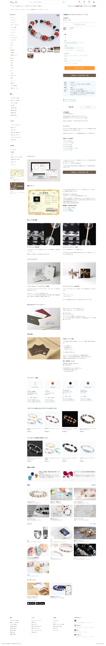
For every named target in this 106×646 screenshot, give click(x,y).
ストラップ (13, 32)
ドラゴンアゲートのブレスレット (86, 400)
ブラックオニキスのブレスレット (69, 400)
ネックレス (13, 22)
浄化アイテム (13, 75)
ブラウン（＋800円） (83, 55)
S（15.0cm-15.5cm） (69, 47)
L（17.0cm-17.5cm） (69, 50)
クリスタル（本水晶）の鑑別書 (69, 207)
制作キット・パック (15, 88)
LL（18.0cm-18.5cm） (80, 50)
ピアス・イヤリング (15, 24)
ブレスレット (13, 19)
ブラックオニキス (66, 144)
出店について (13, 161)
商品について (13, 127)
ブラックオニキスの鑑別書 (68, 210)
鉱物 (12, 60)
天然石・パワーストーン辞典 (16, 156)
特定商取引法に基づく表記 (16, 643)
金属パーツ (13, 83)
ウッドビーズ (13, 39)
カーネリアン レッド (67, 142)
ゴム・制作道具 (14, 85)
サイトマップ (13, 164)
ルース (12, 42)
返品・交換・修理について (16, 132)
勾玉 (12, 44)
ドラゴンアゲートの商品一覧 (85, 399)
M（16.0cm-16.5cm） (80, 47)
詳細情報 (88, 107)
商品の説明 (71, 107)
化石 (12, 62)
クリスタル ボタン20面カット (69, 148)
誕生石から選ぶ (14, 110)
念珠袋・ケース (14, 55)
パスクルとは (13, 149)
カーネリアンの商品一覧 (49, 400)
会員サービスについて (15, 134)
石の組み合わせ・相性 (15, 159)
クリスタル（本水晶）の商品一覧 (33, 400)
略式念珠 (12, 50)
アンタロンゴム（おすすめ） (70, 42)
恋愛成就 (35, 397)
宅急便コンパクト (73, 84)
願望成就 (52, 397)
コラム (12, 154)
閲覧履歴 (12, 152)
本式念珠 (12, 52)
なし (66, 55)
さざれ (12, 73)
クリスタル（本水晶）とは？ (32, 399)
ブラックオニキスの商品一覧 (68, 399)
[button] (29, 30)
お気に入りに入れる (80, 24)
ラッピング (72, 85)
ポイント (12, 67)
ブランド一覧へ (93, 523)
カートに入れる (80, 68)
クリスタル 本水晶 (66, 141)
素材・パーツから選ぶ (15, 100)
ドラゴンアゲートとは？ (85, 398)
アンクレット (13, 29)
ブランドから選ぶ (14, 102)
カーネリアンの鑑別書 (67, 209)
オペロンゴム (81, 42)
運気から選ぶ (13, 112)
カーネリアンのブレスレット (50, 402)
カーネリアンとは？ (49, 399)
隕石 (12, 65)
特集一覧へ (94, 484)
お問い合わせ (13, 139)
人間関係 (84, 396)
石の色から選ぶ (14, 107)
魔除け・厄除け (68, 396)
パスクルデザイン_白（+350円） (75, 60)
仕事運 (31, 397)
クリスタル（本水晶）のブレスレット (34, 402)
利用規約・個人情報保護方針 (6, 643)
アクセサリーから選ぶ (15, 97)
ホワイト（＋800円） (73, 55)
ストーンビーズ (14, 37)
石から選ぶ (13, 105)
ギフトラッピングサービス (16, 137)
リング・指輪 (13, 27)
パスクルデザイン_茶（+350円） (71, 63)
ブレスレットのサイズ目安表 (70, 100)
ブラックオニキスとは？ (67, 398)
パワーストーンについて (15, 125)
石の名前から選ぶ (13, 626)
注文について (13, 129)
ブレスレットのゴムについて (70, 99)
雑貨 (12, 77)
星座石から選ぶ (14, 115)
